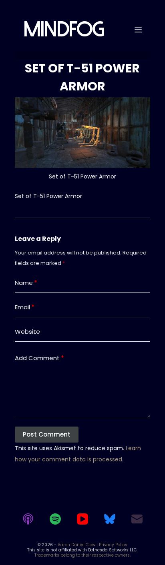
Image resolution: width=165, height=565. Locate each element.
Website (27, 331)
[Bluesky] (109, 519)
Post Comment (46, 434)
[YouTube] (82, 519)
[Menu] (138, 29)
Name (26, 282)
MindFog (63, 29)
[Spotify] (55, 519)
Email (24, 307)
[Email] (137, 519)
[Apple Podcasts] (28, 519)
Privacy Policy (113, 545)
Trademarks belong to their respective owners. (82, 555)
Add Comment (39, 358)
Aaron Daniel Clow (76, 545)
